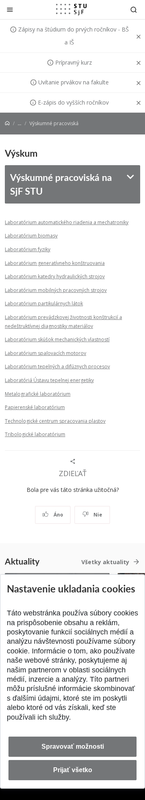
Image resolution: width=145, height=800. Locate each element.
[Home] (7, 123)
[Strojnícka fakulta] (71, 9)
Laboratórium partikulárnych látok (44, 303)
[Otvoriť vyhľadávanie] (133, 9)
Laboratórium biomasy (31, 235)
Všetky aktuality (105, 562)
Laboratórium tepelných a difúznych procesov (57, 366)
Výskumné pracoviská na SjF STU (61, 183)
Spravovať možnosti (72, 746)
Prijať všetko (72, 769)
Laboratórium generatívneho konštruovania (55, 263)
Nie (97, 514)
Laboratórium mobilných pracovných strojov (56, 290)
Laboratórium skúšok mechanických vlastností (57, 339)
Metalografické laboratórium (37, 394)
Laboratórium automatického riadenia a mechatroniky (66, 222)
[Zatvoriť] (10, 9)
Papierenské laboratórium (35, 407)
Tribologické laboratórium (35, 434)
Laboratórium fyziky (27, 249)
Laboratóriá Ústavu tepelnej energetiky (49, 380)
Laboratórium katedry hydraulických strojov (55, 276)
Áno (57, 514)
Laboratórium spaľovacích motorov (45, 353)
